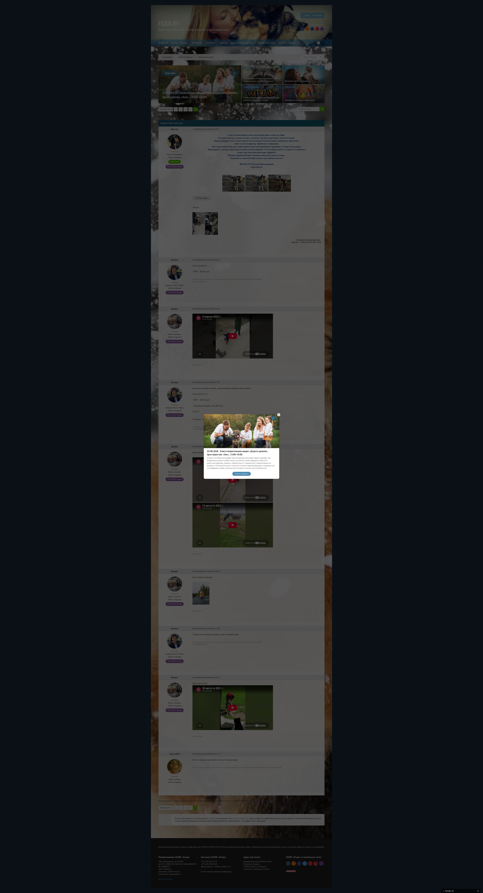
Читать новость (241, 474)
